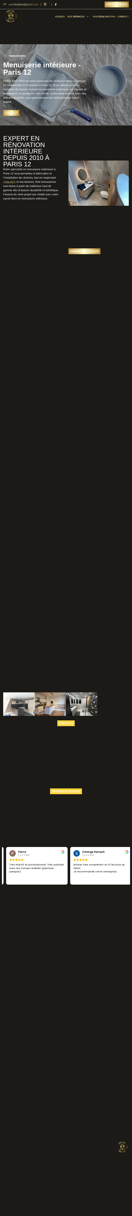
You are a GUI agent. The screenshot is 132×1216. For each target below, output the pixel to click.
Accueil (60, 16)
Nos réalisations (104, 16)
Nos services (75, 16)
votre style (9, 181)
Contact (123, 16)
